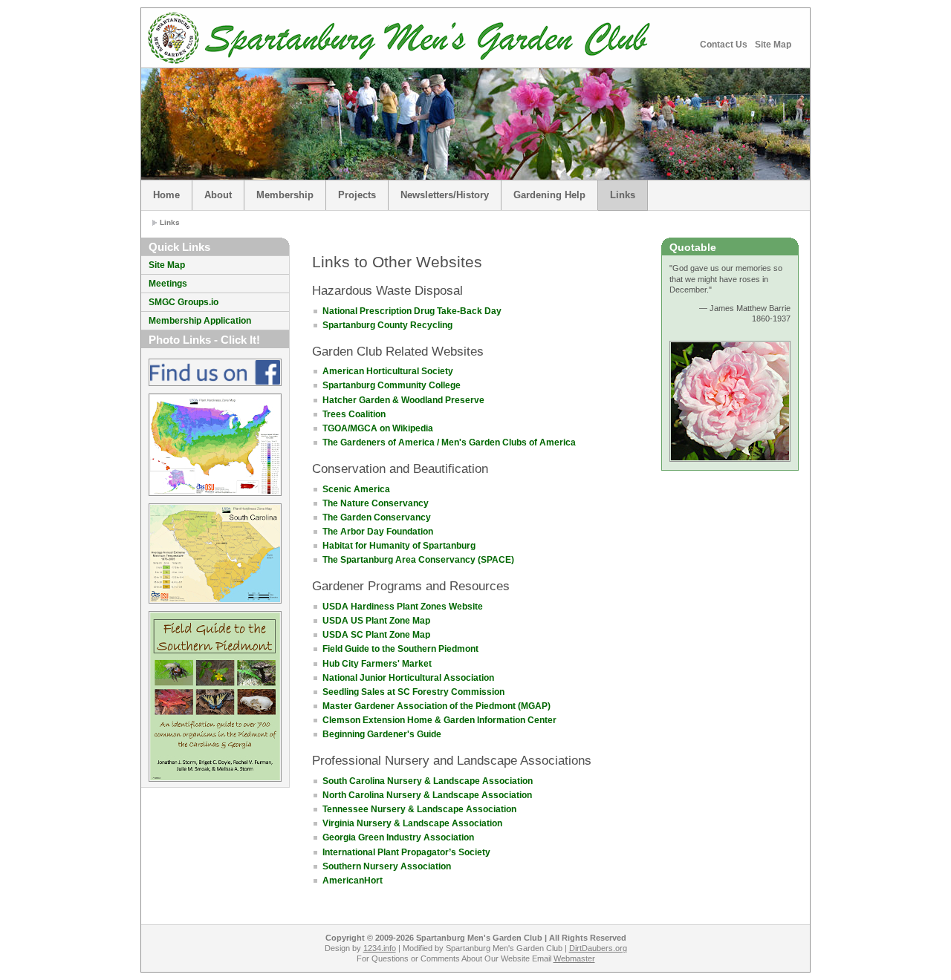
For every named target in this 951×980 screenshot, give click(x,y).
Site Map (773, 44)
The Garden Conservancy (376, 517)
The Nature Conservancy (375, 503)
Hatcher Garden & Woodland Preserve (403, 400)
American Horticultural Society (387, 371)
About (218, 194)
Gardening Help (549, 194)
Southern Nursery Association (386, 866)
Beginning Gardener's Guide (381, 734)
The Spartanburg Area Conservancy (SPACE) (418, 560)
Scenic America (356, 489)
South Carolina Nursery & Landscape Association (427, 781)
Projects (357, 194)
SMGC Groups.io (183, 302)
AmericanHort (352, 880)
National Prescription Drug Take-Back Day (412, 311)
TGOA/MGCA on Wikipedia (377, 428)
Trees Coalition (354, 414)
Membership (285, 194)
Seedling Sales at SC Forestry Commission (413, 692)
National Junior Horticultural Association (408, 678)
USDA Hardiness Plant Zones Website (402, 606)
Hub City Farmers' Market (377, 664)
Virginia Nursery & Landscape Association (412, 823)
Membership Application (200, 321)
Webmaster (574, 958)
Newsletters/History (444, 194)
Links (622, 194)
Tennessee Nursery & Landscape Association (419, 809)
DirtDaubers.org (598, 948)
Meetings (168, 283)
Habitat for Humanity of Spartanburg (399, 545)
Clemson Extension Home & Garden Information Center (439, 720)
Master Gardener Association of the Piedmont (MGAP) (436, 706)
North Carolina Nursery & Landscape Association (427, 795)
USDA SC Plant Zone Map (376, 635)
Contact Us (723, 44)
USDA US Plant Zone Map (376, 620)
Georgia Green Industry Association (398, 837)
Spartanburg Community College (391, 385)
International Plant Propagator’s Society (406, 852)
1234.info (379, 948)
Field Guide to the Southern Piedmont (400, 649)
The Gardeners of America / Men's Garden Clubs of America (449, 442)
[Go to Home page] (173, 38)
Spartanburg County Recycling (387, 325)
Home (166, 194)
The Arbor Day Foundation (377, 531)
